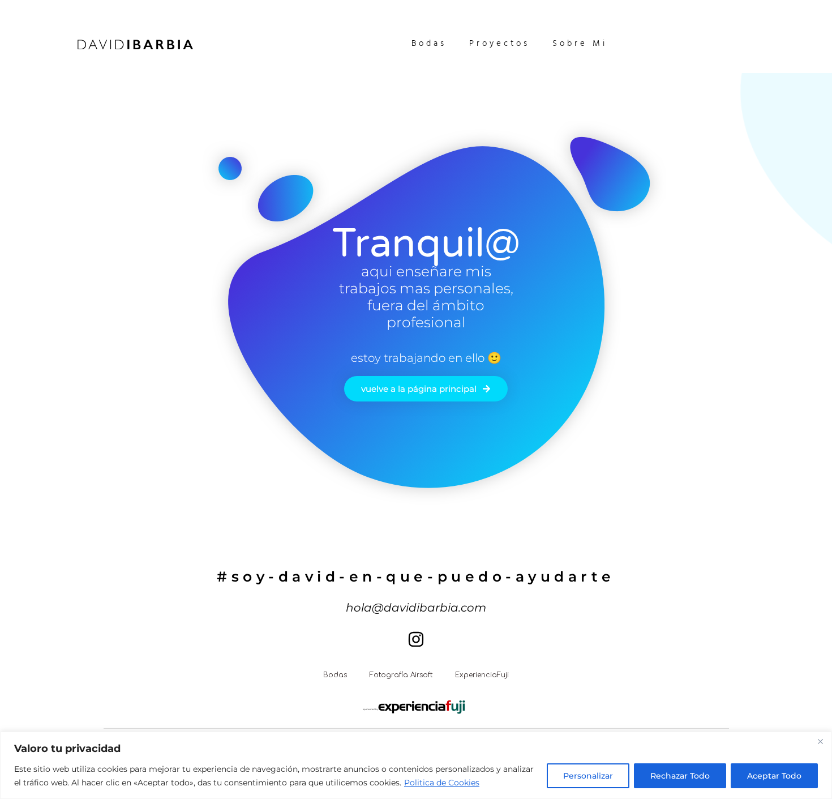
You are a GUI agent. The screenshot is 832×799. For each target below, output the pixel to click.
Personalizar (588, 776)
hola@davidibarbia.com (416, 607)
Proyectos (499, 44)
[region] (416, 765)
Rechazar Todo (680, 776)
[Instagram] (416, 639)
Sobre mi (579, 44)
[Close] (820, 741)
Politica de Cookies (441, 782)
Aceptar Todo (774, 776)
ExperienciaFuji (482, 675)
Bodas (429, 44)
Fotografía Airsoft (401, 675)
